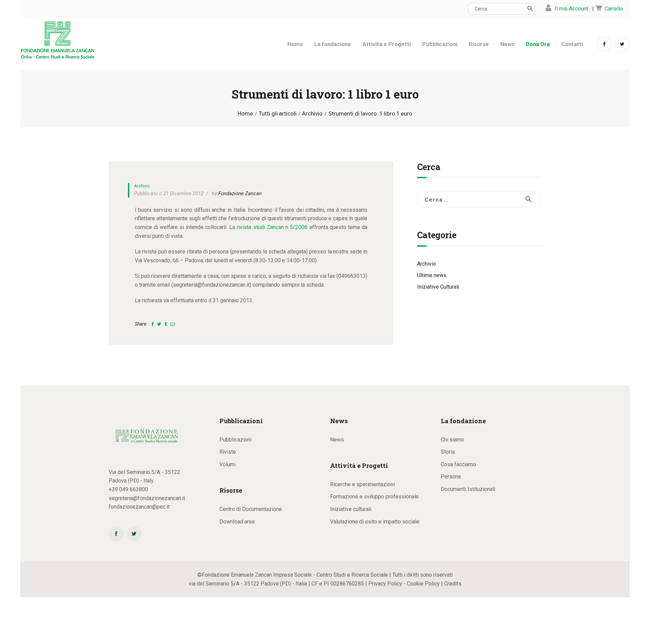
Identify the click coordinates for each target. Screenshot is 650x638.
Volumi (227, 464)
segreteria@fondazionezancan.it (147, 498)
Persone (451, 476)
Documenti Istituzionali (468, 489)
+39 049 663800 (128, 489)
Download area (237, 521)
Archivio (312, 113)
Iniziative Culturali (438, 287)
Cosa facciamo (458, 464)
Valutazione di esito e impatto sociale (374, 521)
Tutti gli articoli (278, 113)
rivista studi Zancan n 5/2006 (272, 227)
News (337, 439)
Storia (448, 452)
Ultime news (432, 275)
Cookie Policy (423, 583)
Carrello (614, 8)
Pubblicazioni (235, 439)
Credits (452, 583)
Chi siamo (452, 439)
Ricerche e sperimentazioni (362, 484)
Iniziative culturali (350, 509)
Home (245, 113)
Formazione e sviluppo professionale (374, 496)
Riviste (227, 452)
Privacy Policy (385, 583)
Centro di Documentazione (250, 509)
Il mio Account (571, 8)
